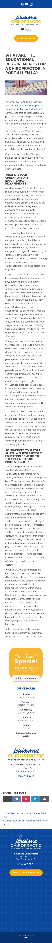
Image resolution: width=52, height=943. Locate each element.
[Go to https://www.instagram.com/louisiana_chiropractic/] (31, 5)
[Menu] (26, 939)
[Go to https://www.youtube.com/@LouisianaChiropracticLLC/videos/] (26, 5)
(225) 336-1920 (26, 776)
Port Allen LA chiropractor (30, 105)
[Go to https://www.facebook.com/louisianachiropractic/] (22, 4)
